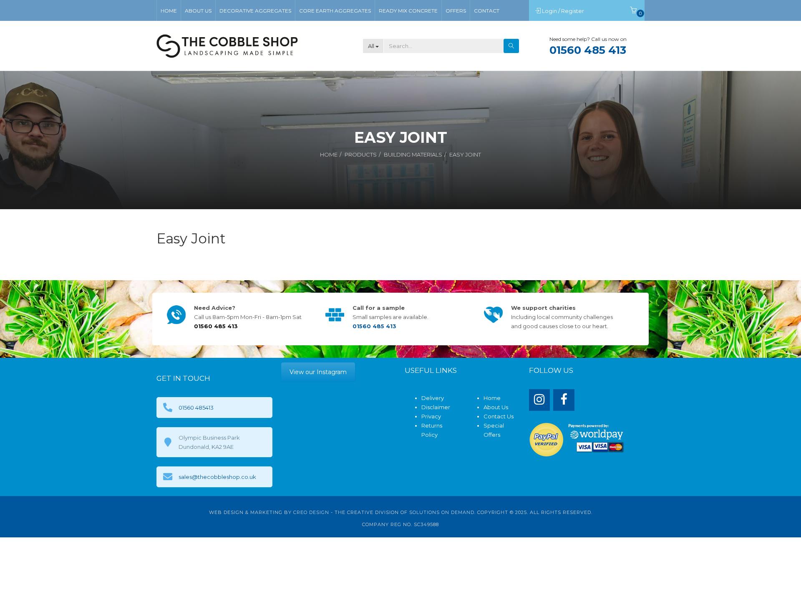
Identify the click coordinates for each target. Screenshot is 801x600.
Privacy (431, 416)
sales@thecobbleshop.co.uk (217, 476)
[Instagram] (539, 400)
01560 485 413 (587, 50)
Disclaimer (435, 407)
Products (361, 154)
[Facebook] (563, 400)
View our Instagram (318, 372)
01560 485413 (196, 407)
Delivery (432, 398)
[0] (633, 11)
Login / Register (564, 11)
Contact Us (499, 416)
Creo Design (311, 512)
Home (329, 154)
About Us (496, 407)
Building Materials (413, 154)
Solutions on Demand (441, 512)
